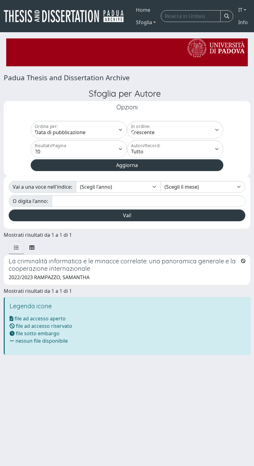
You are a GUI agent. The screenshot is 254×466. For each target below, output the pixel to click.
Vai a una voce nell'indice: (42, 186)
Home (143, 10)
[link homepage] (66, 16)
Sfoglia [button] (144, 22)
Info (243, 22)
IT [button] (240, 10)
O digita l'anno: (30, 201)
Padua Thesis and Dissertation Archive (67, 77)
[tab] (16, 247)
